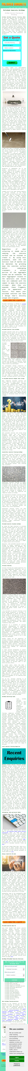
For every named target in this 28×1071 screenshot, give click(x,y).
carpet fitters (19, 1012)
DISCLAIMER (24, 7)
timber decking (19, 1017)
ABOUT (16, 7)
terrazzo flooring (17, 611)
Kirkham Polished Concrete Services (12, 959)
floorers (4, 1017)
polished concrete (17, 955)
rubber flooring (20, 1015)
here (3, 844)
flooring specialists (17, 1021)
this (7, 841)
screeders (10, 1014)
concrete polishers (7, 316)
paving (24, 1008)
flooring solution (21, 948)
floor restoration (7, 1020)
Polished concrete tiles (8, 331)
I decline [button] (17, 1060)
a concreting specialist (17, 1007)
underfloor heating (13, 1019)
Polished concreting (7, 303)
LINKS (13, 7)
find (6, 928)
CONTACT (19, 7)
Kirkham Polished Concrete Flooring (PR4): (14, 17)
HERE (24, 839)
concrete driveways (14, 1010)
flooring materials (7, 78)
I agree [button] (17, 1057)
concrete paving (12, 1016)
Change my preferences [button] (17, 1064)
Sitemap (3, 1053)
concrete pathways (7, 1011)
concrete (18, 322)
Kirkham (24, 303)
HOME (10, 7)
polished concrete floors (8, 723)
